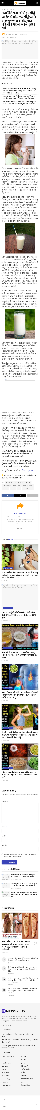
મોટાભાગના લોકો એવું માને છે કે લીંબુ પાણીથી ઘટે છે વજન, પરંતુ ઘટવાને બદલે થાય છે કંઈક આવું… (24, 894)
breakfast (9, 482)
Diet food (5, 489)
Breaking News (6, 1063)
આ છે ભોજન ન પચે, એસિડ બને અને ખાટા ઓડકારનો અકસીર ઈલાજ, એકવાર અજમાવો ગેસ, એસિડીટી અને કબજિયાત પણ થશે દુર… (20, 695)
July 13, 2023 (5, 660)
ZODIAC (23, 1056)
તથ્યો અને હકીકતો (26, 1069)
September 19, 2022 (16, 888)
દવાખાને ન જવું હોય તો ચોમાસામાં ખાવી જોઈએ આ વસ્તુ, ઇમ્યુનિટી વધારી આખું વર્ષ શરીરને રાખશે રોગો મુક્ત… (20, 97)
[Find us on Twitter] (5, 1099)
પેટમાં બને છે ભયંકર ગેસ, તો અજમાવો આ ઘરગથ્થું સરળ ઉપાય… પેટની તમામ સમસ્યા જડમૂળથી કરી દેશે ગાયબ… (19, 102)
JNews (7, 1104)
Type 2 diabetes (28, 489)
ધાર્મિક (23, 1072)
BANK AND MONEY (8, 1056)
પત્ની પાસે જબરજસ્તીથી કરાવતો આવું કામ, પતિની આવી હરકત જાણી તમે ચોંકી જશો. (23, 876)
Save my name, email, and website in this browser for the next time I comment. (20, 855)
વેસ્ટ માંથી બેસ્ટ (25, 1085)
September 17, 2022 (16, 899)
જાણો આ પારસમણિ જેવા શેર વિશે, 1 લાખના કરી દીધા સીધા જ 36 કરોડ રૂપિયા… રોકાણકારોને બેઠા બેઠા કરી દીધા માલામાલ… (23, 991)
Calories (27, 482)
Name (4, 827)
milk (19, 489)
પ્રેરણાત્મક (23, 1076)
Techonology (6, 1079)
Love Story (5, 1076)
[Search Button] (37, 3)
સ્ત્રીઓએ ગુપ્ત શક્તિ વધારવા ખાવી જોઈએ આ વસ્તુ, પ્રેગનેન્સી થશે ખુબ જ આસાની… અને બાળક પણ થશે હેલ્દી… (19, 775)
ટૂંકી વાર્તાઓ (24, 1066)
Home (3, 9)
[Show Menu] (2, 3)
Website (4, 845)
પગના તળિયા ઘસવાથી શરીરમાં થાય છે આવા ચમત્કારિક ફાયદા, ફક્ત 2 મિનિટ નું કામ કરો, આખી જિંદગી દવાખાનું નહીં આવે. (16, 945)
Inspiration (5, 1072)
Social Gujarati (12, 34)
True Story (5, 1082)
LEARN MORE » (6, 1025)
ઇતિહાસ (23, 1060)
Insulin (13, 489)
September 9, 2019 (16, 879)
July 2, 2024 (5, 580)
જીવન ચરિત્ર (24, 1063)
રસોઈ (22, 1082)
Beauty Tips (6, 1060)
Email (4, 836)
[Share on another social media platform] (32, 495)
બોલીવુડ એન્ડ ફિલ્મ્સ (27, 1079)
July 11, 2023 (5, 780)
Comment (5, 801)
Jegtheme (4, 1106)
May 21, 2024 (5, 700)
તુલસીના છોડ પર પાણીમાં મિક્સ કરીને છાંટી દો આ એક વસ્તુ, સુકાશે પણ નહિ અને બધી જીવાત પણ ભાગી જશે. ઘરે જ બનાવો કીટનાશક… (23, 980)
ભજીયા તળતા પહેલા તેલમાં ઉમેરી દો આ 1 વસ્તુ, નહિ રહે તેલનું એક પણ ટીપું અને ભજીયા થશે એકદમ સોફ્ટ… (23, 959)
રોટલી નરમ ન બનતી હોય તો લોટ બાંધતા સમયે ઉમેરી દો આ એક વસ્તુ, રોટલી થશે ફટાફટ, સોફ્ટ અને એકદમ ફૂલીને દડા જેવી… (22, 969)
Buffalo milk (19, 482)
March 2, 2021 (24, 34)
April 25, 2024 (5, 740)
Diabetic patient (28, 485)
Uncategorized (10, 9)
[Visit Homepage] (20, 3)
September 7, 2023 (6, 620)
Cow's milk (17, 485)
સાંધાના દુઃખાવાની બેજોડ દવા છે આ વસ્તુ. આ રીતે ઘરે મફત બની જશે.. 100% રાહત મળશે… (24, 884)
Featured (5, 1066)
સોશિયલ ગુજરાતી (27, 470)
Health (4, 1069)
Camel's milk (7, 485)
